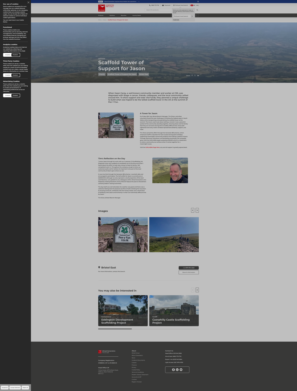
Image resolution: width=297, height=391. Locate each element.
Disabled (15, 54)
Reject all (25, 387)
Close (28, 2)
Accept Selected (15, 387)
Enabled (7, 54)
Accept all (5, 387)
